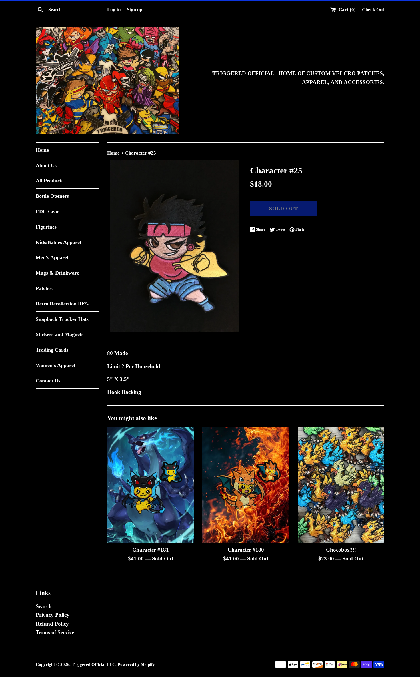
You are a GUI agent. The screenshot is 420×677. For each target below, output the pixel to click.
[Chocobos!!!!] (341, 485)
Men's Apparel (52, 257)
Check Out (373, 9)
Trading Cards (52, 350)
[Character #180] (245, 485)
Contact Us (48, 381)
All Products (49, 180)
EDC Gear (47, 211)
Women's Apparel (55, 365)
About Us (46, 165)
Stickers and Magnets (59, 334)
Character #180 (245, 550)
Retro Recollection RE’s (62, 304)
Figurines (46, 227)
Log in (114, 9)
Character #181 (150, 550)
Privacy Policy (52, 615)
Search (44, 606)
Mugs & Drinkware (57, 273)
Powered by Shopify (136, 664)
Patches (44, 288)
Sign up (134, 9)
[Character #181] (150, 485)
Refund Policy (52, 624)
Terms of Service (55, 632)
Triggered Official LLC (93, 664)
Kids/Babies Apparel (58, 242)
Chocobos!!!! (341, 550)
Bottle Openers (52, 196)
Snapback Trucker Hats (62, 319)
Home (42, 150)
